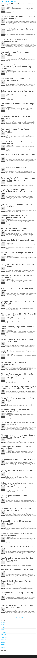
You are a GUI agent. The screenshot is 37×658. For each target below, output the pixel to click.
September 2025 (4, 640)
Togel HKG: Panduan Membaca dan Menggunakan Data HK (14, 40)
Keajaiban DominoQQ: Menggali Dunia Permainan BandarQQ (15, 79)
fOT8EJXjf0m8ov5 (10, 7)
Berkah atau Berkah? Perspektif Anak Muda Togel (17, 241)
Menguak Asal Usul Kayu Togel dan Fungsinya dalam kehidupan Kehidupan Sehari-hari (18, 387)
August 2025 (3, 642)
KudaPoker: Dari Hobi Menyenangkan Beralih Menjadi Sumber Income (18, 559)
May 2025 (3, 647)
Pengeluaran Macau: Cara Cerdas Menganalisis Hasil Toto (14, 363)
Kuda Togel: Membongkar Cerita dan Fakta (17, 29)
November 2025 (4, 637)
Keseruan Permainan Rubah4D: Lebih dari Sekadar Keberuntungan (17, 534)
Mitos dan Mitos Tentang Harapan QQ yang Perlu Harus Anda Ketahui (17, 606)
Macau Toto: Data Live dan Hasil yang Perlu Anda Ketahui (17, 399)
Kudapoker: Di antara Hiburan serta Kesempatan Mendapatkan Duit (14, 216)
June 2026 (3, 626)
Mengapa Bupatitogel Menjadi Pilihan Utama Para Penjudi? (17, 302)
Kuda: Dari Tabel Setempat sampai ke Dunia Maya (17, 547)
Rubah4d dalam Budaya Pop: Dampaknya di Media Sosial (17, 276)
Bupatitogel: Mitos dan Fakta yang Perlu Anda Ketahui (18, 4)
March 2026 (3, 630)
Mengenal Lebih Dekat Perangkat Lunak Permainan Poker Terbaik (16, 509)
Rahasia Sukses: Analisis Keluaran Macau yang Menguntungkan (17, 484)
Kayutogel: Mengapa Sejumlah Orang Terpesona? (15, 53)
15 (19, 617)
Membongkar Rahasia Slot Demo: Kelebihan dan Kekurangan (17, 265)
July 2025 (2, 644)
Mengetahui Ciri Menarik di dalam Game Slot (18, 459)
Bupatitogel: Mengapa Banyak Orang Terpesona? (15, 130)
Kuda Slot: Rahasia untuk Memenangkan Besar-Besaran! (16, 143)
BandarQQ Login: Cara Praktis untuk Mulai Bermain (17, 289)
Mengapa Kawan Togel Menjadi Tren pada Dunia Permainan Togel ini (17, 375)
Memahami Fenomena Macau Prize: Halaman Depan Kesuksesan (18, 423)
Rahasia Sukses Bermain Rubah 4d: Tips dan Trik (18, 155)
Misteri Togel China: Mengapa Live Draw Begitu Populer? (16, 447)
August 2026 (3, 622)
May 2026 (3, 627)
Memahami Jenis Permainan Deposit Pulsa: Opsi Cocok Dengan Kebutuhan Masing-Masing (17, 66)
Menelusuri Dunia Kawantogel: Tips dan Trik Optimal (17, 253)
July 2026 (2, 624)
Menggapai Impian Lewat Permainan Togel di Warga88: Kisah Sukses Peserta (18, 436)
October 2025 (3, 639)
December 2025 (4, 635)
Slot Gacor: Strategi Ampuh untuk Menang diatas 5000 (17, 570)
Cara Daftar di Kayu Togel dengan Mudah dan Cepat (18, 327)
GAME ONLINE (4, 651)
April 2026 (3, 629)
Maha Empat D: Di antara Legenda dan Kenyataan (15, 496)
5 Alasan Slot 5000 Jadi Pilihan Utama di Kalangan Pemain (16, 522)
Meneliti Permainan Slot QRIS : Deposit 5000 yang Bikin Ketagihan (18, 17)
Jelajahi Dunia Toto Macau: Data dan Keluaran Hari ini (18, 352)
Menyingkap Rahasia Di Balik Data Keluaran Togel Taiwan (17, 471)
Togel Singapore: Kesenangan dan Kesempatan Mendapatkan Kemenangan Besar (16, 191)
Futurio (20, 656)
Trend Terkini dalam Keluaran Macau (14, 167)
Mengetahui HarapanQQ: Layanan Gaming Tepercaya (17, 593)
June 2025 (3, 645)
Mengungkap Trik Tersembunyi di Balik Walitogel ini (15, 117)
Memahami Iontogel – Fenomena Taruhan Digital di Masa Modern (16, 410)
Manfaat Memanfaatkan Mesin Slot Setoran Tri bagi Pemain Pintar (18, 315)
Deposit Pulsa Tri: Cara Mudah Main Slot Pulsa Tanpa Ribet (16, 582)
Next (22, 617)
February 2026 (3, 632)
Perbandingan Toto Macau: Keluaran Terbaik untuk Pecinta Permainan (17, 340)
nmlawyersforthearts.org (9, 1)
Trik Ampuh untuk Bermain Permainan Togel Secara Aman (17, 104)
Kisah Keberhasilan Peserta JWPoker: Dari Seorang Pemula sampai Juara (17, 229)
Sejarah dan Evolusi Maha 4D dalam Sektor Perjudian (17, 92)
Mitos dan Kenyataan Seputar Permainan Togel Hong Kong (16, 205)
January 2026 (3, 634)
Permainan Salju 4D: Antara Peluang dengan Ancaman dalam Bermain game (18, 179)
